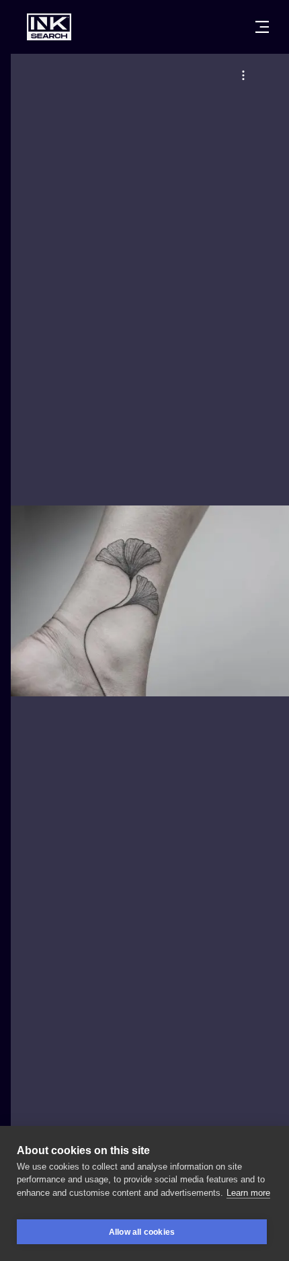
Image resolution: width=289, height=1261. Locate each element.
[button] (243, 75)
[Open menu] (262, 27)
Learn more (248, 1193)
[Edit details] (243, 75)
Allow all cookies (142, 1232)
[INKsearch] (49, 27)
